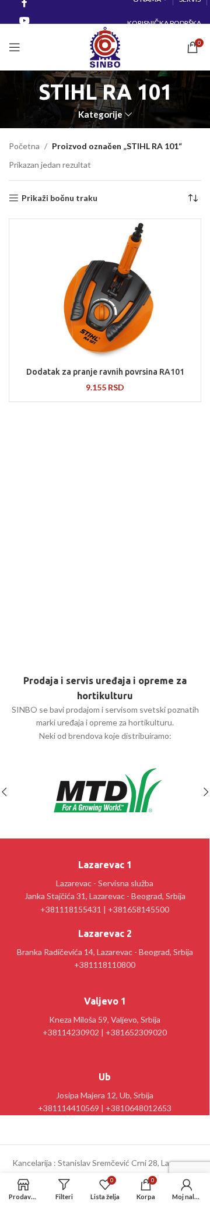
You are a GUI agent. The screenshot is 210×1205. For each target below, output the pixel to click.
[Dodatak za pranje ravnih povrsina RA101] (105, 291)
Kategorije (100, 114)
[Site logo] (105, 46)
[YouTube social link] (24, 20)
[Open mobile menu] (14, 47)
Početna (24, 146)
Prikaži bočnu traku (59, 198)
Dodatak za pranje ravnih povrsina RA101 (105, 371)
